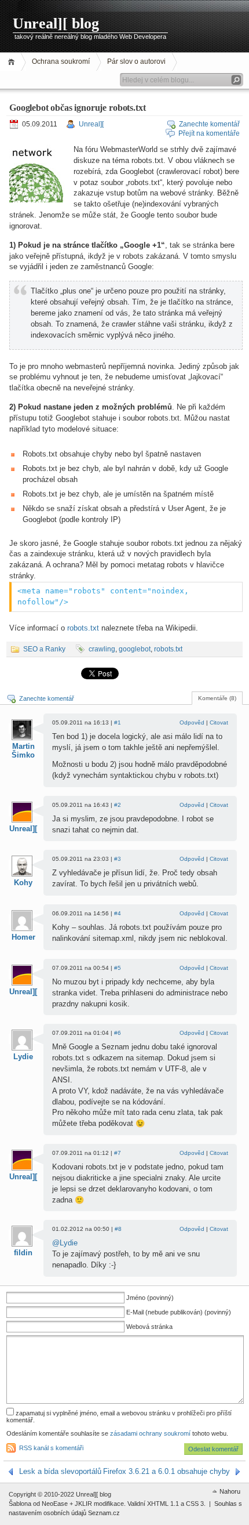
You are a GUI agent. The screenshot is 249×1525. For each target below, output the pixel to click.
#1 (117, 722)
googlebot (135, 649)
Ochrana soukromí (61, 61)
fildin (23, 1252)
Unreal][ (91, 124)
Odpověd (192, 722)
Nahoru (229, 1491)
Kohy (23, 882)
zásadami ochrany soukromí (150, 1433)
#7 (117, 1153)
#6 (117, 1033)
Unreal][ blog (56, 23)
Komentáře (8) (217, 698)
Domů (13, 62)
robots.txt (83, 628)
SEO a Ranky (44, 649)
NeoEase (55, 1503)
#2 (117, 805)
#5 (117, 968)
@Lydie (65, 1242)
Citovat (219, 722)
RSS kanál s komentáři (51, 1447)
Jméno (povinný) (150, 1297)
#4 (117, 913)
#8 (118, 1229)
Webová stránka (149, 1326)
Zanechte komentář (209, 124)
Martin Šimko (23, 750)
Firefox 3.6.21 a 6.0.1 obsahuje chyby (166, 1471)
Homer (23, 937)
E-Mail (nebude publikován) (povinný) (178, 1312)
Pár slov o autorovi (136, 61)
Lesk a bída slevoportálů (60, 1471)
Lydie (23, 1056)
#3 (117, 859)
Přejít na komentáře (209, 133)
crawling (102, 649)
